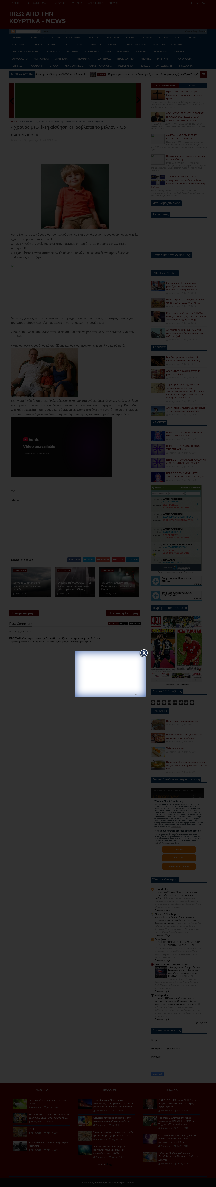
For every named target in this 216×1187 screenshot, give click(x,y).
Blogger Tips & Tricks (139, 694)
